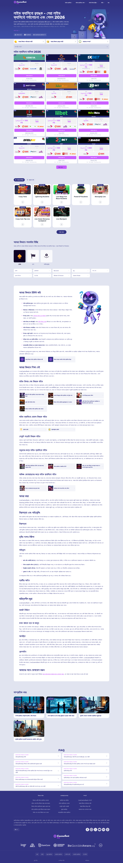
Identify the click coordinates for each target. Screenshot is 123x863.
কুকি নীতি (36, 860)
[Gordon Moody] (59, 845)
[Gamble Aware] (82, 845)
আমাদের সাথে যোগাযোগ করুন (85, 809)
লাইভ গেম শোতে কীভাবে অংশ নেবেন (41, 812)
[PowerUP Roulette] (81, 194)
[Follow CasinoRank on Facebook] (87, 829)
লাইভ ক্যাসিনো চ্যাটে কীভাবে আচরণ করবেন (40, 809)
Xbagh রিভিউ (94, 160)
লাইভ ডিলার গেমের (42, 321)
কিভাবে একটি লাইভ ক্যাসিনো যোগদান (41, 800)
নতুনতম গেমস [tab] (31, 180)
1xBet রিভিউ (94, 78)
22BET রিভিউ (61, 160)
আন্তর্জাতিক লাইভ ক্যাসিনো (64, 812)
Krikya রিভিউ (29, 78)
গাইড (102, 2)
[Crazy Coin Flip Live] (23, 216)
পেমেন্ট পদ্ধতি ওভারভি (64, 806)
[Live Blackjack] (61, 216)
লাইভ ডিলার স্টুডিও (93, 2)
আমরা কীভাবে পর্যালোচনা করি (85, 803)
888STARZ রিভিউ (29, 133)
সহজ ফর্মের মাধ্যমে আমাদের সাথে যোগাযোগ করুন (53, 674)
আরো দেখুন (60, 167)
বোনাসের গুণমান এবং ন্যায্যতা (39, 316)
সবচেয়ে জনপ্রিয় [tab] (20, 180)
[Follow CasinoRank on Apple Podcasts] (107, 829)
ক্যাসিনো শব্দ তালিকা (64, 800)
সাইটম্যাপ (87, 860)
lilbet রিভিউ (61, 133)
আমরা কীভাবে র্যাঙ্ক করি (85, 806)
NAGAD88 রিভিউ (61, 78)
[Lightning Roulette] (42, 194)
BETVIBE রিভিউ (29, 106)
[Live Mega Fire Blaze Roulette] (61, 194)
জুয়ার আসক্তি (64, 809)
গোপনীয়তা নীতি (61, 860)
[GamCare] (44, 845)
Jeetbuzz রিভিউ (61, 106)
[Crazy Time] (23, 194)
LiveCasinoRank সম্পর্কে (85, 800)
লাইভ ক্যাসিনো (68, 2)
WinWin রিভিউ (93, 133)
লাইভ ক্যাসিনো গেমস (80, 2)
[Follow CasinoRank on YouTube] (99, 829)
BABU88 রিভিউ (29, 160)
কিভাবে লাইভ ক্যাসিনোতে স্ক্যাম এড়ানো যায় (40, 806)
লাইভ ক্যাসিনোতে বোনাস (64, 803)
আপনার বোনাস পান (29, 75)
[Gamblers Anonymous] (32, 845)
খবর (108, 2)
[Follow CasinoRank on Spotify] (103, 829)
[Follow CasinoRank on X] (95, 829)
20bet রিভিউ (94, 106)
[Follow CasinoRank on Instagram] (91, 829)
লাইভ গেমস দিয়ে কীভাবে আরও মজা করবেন (41, 803)
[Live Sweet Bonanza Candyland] (42, 216)
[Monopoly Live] (100, 194)
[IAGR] (23, 845)
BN (15, 829)
